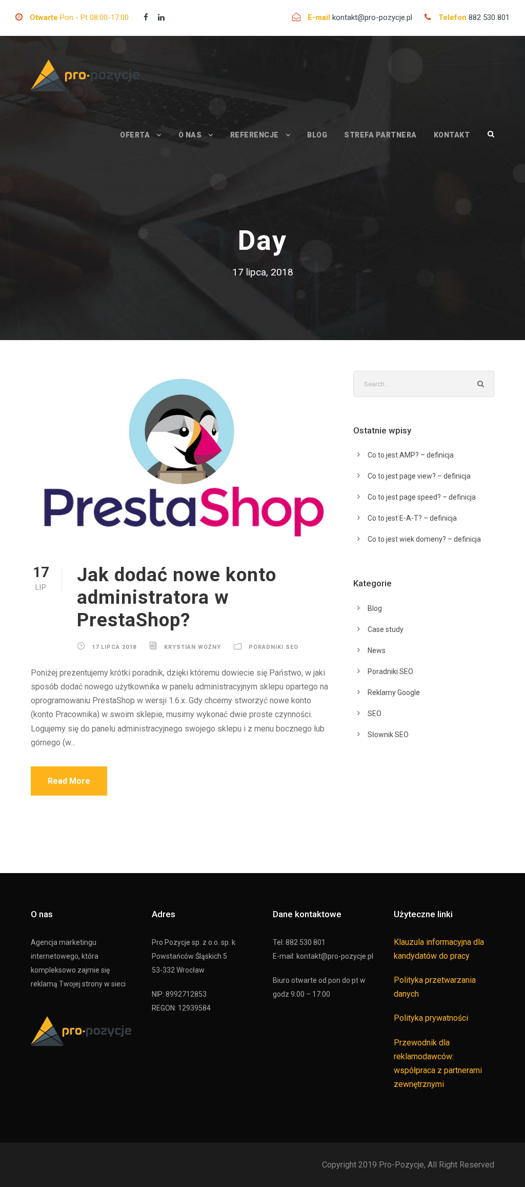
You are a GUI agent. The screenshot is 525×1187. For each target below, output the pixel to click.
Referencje (254, 135)
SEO (374, 713)
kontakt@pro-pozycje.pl (373, 17)
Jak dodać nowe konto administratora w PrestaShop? (176, 597)
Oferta (135, 135)
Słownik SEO (388, 734)
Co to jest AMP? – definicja (411, 455)
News (377, 650)
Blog (317, 135)
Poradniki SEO (273, 647)
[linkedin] (161, 17)
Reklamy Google (394, 692)
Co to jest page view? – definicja (419, 476)
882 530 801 (489, 17)
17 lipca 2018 (114, 647)
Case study (385, 629)
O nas (190, 135)
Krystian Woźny (192, 647)
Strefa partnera (380, 135)
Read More (69, 781)
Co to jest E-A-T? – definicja (412, 518)
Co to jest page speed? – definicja (422, 497)
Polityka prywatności (431, 1018)
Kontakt (452, 135)
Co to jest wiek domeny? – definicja (424, 539)
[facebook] (146, 17)
